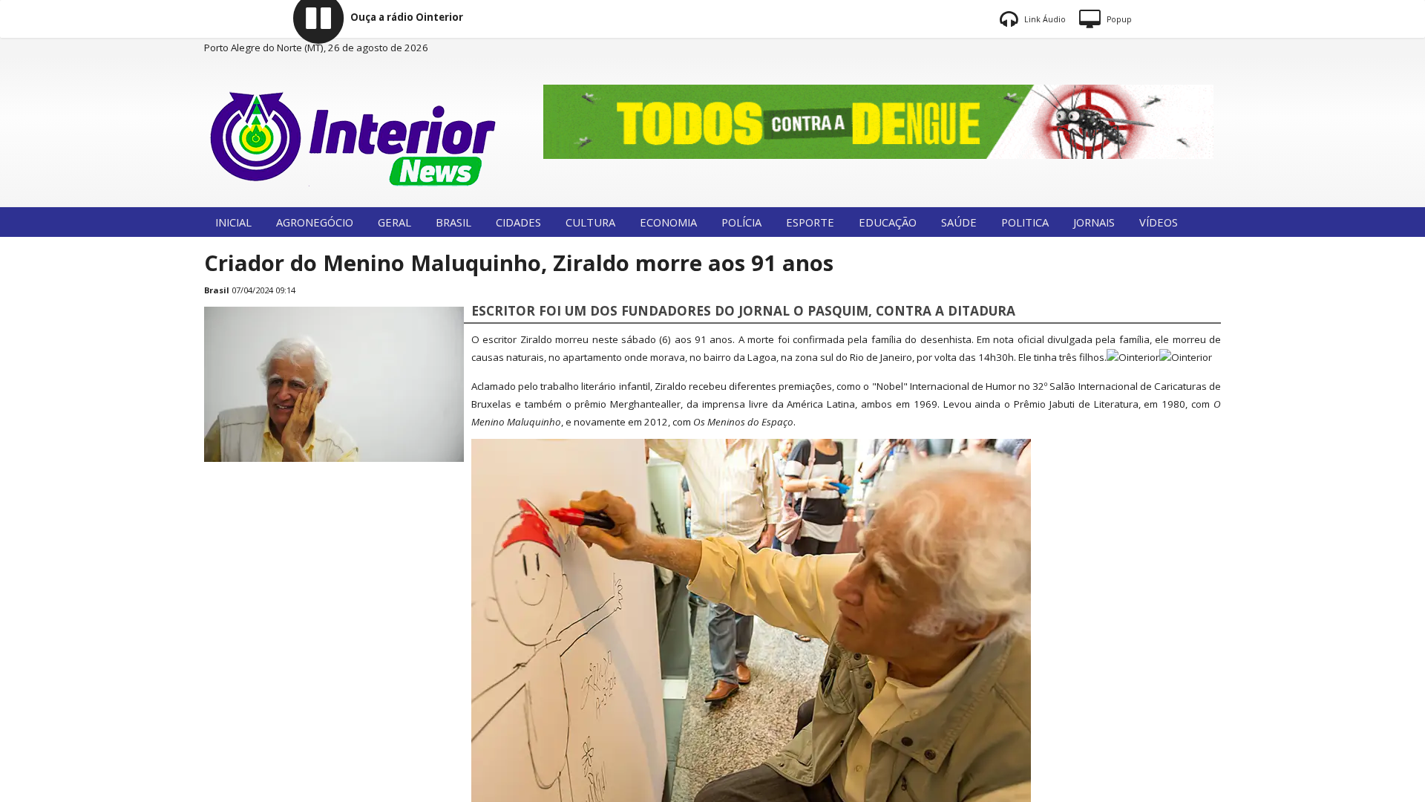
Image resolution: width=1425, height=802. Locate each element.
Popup (1118, 19)
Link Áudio (1044, 19)
